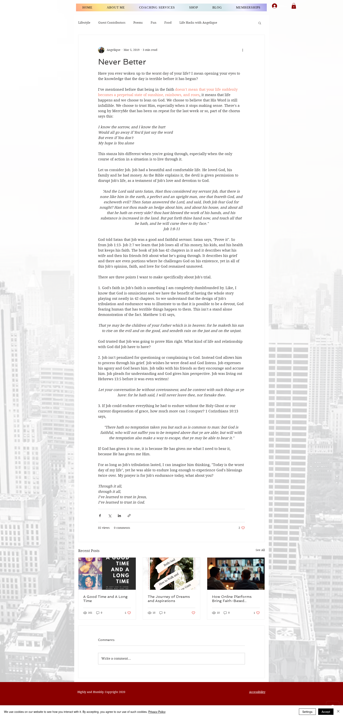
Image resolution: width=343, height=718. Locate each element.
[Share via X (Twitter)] (110, 515)
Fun (153, 22)
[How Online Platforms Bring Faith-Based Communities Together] (236, 574)
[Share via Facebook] (100, 515)
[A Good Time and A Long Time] (107, 574)
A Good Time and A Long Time (105, 598)
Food (168, 22)
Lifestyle (84, 22)
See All (260, 550)
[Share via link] (129, 515)
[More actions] (242, 50)
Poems (138, 22)
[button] (293, 6)
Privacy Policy (157, 712)
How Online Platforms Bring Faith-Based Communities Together (232, 598)
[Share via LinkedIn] (119, 515)
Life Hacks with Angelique (198, 22)
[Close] (338, 711)
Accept (326, 712)
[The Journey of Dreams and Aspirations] (171, 574)
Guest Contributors (111, 22)
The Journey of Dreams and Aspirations (169, 598)
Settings (307, 712)
